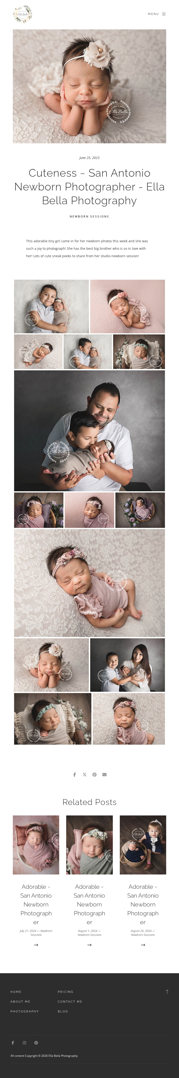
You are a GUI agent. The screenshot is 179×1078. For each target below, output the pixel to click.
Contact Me (70, 1001)
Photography (24, 1011)
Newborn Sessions (89, 216)
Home (16, 992)
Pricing (66, 992)
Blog (63, 1011)
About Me (20, 1001)
